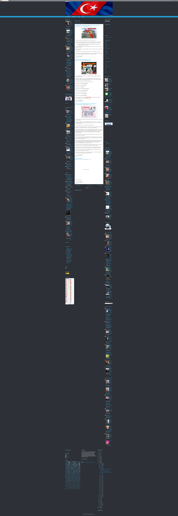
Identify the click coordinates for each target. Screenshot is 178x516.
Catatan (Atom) (90, 187)
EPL (105, 68)
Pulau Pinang (71, 465)
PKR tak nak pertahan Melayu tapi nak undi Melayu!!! (85, 103)
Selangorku (106, 52)
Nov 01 (101, 493)
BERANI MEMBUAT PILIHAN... (69, 167)
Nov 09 (101, 487)
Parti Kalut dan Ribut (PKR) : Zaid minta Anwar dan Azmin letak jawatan (110, 80)
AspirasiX (83, 16)
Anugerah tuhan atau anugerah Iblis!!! (82, 59)
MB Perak (71, 474)
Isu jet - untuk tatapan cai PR (110, 115)
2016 (99, 455)
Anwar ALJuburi (80, 101)
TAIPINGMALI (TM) (69, 181)
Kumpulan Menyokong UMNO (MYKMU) (69, 62)
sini (100, 42)
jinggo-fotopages (68, 155)
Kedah (66, 471)
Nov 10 (101, 486)
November (101, 464)
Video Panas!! (74, 16)
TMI (105, 55)
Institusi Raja (67, 469)
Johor (72, 466)
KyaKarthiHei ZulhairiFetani (68, 29)
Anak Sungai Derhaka (109, 387)
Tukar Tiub (107, 408)
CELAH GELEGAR (108, 290)
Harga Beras (70, 479)
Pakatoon (79, 16)
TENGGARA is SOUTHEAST (108, 213)
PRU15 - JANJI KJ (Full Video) (110, 276)
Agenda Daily (106, 41)
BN (78, 464)
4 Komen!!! (89, 60)
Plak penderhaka (110, 84)
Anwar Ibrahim (108, 403)
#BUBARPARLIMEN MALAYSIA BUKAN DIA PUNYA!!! (71, 87)
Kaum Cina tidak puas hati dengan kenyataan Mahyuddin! (110, 94)
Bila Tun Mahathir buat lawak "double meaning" (110, 243)
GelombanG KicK (108, 360)
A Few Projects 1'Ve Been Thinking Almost (110, 182)
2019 (99, 453)
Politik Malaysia (67, 466)
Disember (101, 463)
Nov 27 (101, 475)
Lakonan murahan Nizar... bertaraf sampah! (108, 112)
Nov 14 (101, 482)
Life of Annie (107, 173)
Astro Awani (106, 44)
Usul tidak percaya (76, 487)
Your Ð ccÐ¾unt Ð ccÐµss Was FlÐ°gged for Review (109, 264)
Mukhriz (70, 478)
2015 (99, 456)
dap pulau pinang (71, 471)
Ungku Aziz (72, 487)
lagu (71, 488)
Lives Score (106, 67)
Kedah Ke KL (108, 240)
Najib (71, 469)
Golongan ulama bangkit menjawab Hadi (71, 112)
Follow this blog (108, 124)
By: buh (67, 260)
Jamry (70, 477)
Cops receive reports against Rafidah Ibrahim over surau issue (69, 64)
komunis (71, 472)
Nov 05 (101, 488)
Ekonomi (70, 468)
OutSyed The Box (68, 20)
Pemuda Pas (74, 478)
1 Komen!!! (89, 104)
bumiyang (107, 191)
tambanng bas (78, 488)
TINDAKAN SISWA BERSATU (69, 123)
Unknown (67, 457)
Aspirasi (67, 456)
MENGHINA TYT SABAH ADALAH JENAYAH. (110, 249)
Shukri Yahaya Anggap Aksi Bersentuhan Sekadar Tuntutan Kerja (69, 250)
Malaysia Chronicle (107, 48)
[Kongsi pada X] (80, 56)
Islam (76, 466)
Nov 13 (101, 483)
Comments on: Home (69, 259)
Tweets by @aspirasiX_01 (108, 37)
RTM (69, 487)
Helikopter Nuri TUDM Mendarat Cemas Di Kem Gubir (110, 287)
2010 (99, 462)
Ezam (73, 473)
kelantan (66, 464)
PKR (78, 57)
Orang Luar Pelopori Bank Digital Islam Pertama (69, 140)
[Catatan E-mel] (76, 100)
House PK (67, 78)
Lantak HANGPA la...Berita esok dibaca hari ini (109, 353)
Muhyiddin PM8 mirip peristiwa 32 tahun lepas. (110, 436)
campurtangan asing (68, 488)
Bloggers (76, 471)
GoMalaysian (68, 143)
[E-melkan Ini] (78, 56)
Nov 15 (101, 481)
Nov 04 (101, 489)
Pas (66, 461)
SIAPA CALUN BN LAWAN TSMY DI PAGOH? (110, 216)
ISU (75, 464)
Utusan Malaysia (107, 58)
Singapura (66, 479)
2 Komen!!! (90, 26)
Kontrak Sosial (67, 483)
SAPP (78, 478)
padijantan (67, 67)
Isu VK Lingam (75, 482)
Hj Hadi (75, 479)
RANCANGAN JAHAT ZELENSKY (110, 410)
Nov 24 (101, 476)
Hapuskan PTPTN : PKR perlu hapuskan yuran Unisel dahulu (87, 25)
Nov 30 (101, 465)
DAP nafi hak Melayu (76, 468)
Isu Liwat (77, 467)
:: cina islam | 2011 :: (109, 379)
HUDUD (74, 467)
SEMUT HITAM (68, 85)
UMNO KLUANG (108, 199)
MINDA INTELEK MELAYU (68, 53)
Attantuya (76, 473)
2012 (99, 460)
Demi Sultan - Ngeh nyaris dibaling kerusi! (110, 89)
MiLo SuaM (107, 425)
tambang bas (72, 484)
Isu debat (66, 478)
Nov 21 (101, 480)
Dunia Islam (76, 476)
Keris (78, 482)
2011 (99, 461)
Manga (106, 71)
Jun (100, 499)
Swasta (76, 483)
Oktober (101, 494)
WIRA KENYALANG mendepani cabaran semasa (69, 232)
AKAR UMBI (107, 336)
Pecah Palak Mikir (108, 344)
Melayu (77, 465)
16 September (77, 477)
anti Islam (69, 484)
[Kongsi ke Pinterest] (81, 56)
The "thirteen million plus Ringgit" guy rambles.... (109, 187)
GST (75, 472)
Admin (66, 468)
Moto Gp (106, 64)
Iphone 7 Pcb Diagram (69, 191)
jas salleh (107, 253)
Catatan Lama (100, 185)
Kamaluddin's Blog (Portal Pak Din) (108, 325)
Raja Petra (73, 477)
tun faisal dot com (69, 116)
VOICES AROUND (108, 329)
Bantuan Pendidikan (69, 476)
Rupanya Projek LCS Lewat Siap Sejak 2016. (110, 421)
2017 (99, 454)
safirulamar (68, 163)
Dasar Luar (79, 484)
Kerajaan (70, 467)
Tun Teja (107, 180)
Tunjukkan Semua (71, 239)
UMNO (71, 464)
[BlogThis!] (79, 56)
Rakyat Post (106, 51)
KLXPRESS (107, 281)
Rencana (71, 483)
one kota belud (108, 308)
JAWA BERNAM (108, 267)
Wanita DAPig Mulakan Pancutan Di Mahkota (110, 169)
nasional (70, 473)
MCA (78, 472)
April (100, 501)
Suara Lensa (68, 37)
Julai (100, 498)
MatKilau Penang (108, 284)
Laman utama (68, 16)
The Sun (106, 56)
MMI (67, 210)
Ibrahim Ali (78, 479)
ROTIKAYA (67, 248)
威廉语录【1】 (68, 188)
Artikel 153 (76, 484)
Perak (66, 465)
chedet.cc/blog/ (108, 143)
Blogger (94, 514)
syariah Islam (74, 488)
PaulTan (106, 72)
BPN (74, 474)
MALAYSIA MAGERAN (69, 68)
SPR (73, 483)
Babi (76, 474)
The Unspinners (68, 70)
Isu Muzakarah (71, 482)
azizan (79, 487)
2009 (99, 506)
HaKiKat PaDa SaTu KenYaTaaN (108, 322)
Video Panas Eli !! (78, 158)
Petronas (66, 473)
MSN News (106, 47)
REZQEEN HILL (108, 262)
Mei (100, 500)
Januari (101, 505)
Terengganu (75, 469)
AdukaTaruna (108, 433)
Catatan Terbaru (78, 185)
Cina (73, 476)
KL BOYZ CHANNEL (109, 367)
